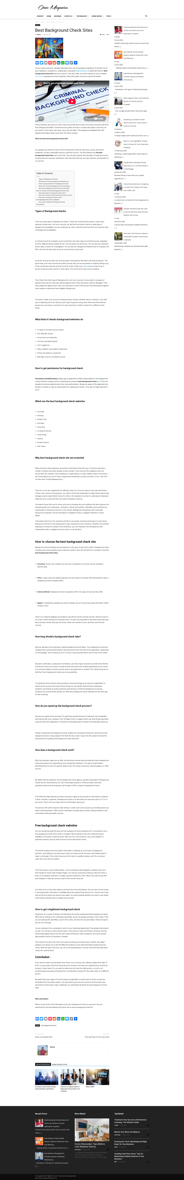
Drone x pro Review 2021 (43, 1037)
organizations (81, 71)
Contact (40, 16)
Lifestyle (68, 16)
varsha (116, 1125)
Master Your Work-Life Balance (127, 1132)
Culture (43, 22)
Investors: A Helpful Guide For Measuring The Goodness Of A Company (70, 1089)
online (85, 266)
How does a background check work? (50, 197)
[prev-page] (36, 1095)
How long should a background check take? (52, 193)
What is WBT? (90, 1087)
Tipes (108, 16)
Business (57, 16)
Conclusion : (40, 204)
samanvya (78, 1149)
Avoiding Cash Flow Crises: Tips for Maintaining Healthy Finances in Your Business (129, 1156)
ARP (115, 1161)
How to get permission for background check (54, 183)
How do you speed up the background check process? (55, 195)
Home (49, 16)
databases (39, 76)
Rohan (39, 34)
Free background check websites (48, 199)
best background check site (48, 1025)
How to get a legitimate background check (52, 202)
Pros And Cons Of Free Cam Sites (97, 1037)
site (98, 381)
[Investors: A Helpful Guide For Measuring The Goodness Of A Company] (72, 1077)
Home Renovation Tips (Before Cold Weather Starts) (90, 1145)
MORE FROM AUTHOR (59, 1064)
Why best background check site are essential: (54, 188)
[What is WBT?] (97, 1077)
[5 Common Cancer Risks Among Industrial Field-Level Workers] (46, 1077)
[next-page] (40, 1095)
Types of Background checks (48, 179)
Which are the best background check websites (54, 186)
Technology (82, 16)
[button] (146, 16)
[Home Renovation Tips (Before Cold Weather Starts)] (92, 1129)
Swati (116, 1147)
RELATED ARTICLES (43, 1064)
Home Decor (97, 16)
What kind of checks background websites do (54, 181)
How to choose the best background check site (52, 191)
